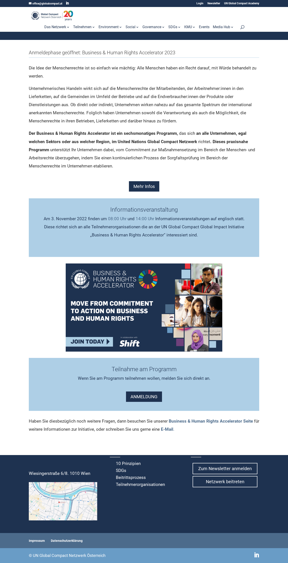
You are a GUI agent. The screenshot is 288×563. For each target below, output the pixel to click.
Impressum (37, 540)
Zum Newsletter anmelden (225, 468)
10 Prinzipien (128, 463)
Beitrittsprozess (131, 477)
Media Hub (221, 27)
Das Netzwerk (55, 27)
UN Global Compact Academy (241, 3)
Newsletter (213, 3)
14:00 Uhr (145, 218)
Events (204, 27)
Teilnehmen (82, 27)
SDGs (172, 27)
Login (199, 3)
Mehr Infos (144, 186)
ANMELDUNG (144, 396)
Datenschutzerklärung (67, 540)
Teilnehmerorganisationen (140, 484)
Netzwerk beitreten (225, 481)
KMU (188, 27)
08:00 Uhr (117, 218)
